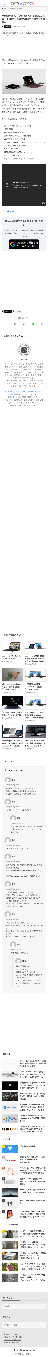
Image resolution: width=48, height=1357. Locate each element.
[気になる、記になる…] (24, 3)
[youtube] (24, 1350)
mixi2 (31, 394)
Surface (7, 26)
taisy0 (24, 360)
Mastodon (9, 394)
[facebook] (14, 1350)
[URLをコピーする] (42, 324)
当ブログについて (10, 1334)
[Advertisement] (24, 48)
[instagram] (21, 1350)
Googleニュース (20, 394)
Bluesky (38, 392)
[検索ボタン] (3, 3)
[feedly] (27, 1350)
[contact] (33, 1350)
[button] (6, 324)
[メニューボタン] (45, 3)
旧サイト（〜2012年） (12, 1343)
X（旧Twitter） (10, 392)
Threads (30, 392)
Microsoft (10, 211)
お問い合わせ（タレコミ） (14, 1337)
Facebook (22, 392)
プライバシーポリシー (12, 1340)
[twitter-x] (17, 1350)
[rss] (30, 1350)
